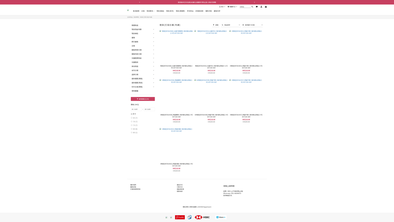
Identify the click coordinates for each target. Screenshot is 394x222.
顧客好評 (217, 11)
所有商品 (190, 11)
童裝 (133, 37)
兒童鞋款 (135, 62)
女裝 (143, 11)
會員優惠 (136, 11)
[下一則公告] (254, 2)
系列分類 (135, 70)
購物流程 (209, 11)
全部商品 (130, 17)
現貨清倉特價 (136, 29)
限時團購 (135, 91)
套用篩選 (144, 99)
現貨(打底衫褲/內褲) (146, 17)
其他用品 (135, 66)
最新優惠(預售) (137, 78)
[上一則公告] (139, 2)
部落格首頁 (199, 11)
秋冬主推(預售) (137, 87)
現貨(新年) (170, 11)
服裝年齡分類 (136, 54)
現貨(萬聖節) (180, 11)
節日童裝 (135, 41)
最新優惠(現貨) (137, 82)
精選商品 (135, 25)
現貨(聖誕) (160, 11)
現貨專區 (150, 11)
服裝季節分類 (136, 50)
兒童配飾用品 (136, 58)
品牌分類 (135, 74)
